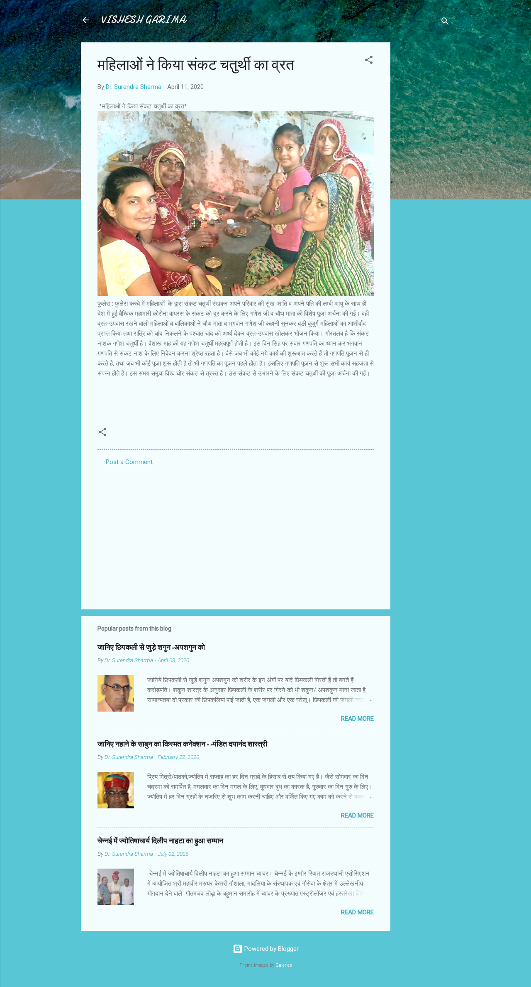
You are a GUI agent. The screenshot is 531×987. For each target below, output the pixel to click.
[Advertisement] (423, 167)
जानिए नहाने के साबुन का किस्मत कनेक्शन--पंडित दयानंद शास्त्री (182, 744)
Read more (357, 718)
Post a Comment (129, 462)
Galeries (283, 965)
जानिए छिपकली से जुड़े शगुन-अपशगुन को (151, 647)
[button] (369, 61)
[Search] (445, 22)
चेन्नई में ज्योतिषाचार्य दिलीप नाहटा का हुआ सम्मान (160, 841)
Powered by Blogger (271, 949)
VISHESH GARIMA (143, 20)
